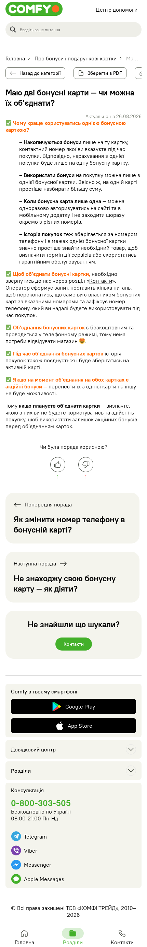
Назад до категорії (40, 73)
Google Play (80, 706)
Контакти (100, 280)
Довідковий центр (33, 749)
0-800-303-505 (41, 803)
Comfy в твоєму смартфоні (44, 691)
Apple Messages (44, 879)
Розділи (21, 770)
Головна (24, 942)
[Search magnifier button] (13, 29)
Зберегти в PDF (105, 73)
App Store (80, 725)
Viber (30, 850)
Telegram (35, 836)
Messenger (37, 864)
